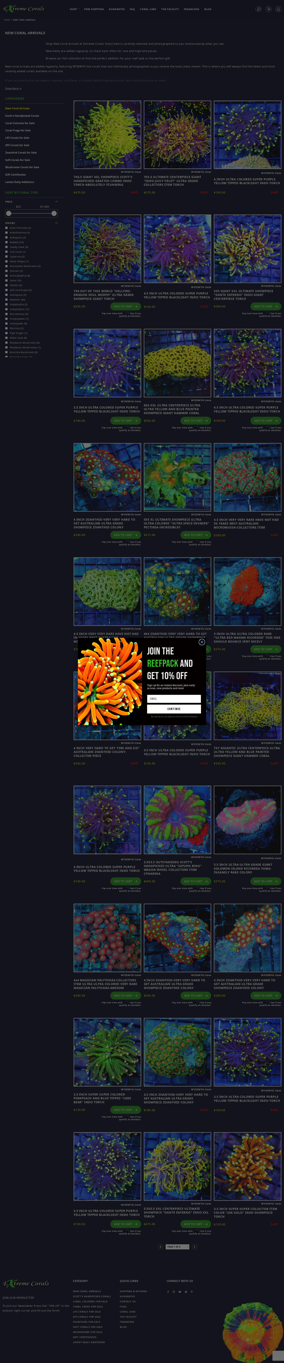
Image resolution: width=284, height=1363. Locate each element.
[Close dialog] (202, 642)
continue (174, 709)
